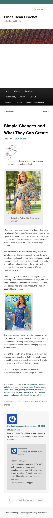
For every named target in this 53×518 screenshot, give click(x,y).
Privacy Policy (10, 96)
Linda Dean (13, 389)
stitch (12, 392)
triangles (34, 392)
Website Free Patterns (35, 102)
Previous (9, 111)
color (31, 387)
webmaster (15, 395)
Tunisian (41, 392)
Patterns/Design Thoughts (34, 384)
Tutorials (32, 96)
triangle (26, 392)
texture (19, 392)
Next (46, 111)
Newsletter (29, 91)
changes (24, 387)
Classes (17, 91)
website (7, 387)
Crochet (37, 387)
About (22, 96)
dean (43, 387)
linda (6, 389)
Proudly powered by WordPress (33, 512)
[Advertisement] (26, 65)
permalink (37, 395)
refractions (39, 389)
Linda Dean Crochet (20, 16)
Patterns (8, 102)
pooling (22, 389)
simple (7, 392)
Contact (19, 102)
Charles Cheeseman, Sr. (17, 426)
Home (7, 91)
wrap (6, 395)
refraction (30, 389)
